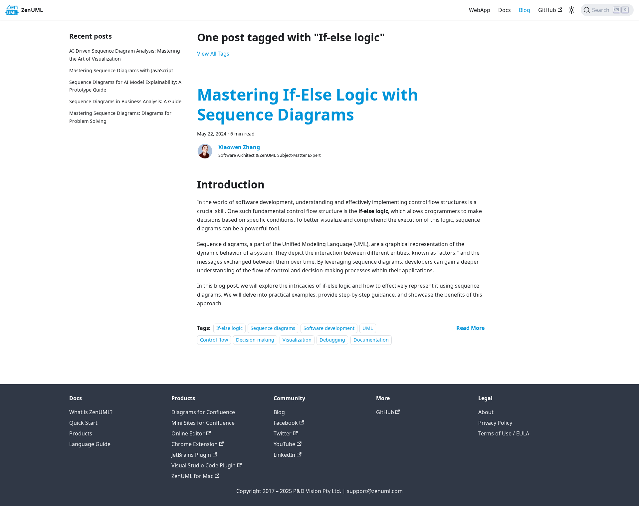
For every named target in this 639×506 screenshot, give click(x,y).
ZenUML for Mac (192, 476)
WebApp (479, 10)
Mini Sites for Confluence (203, 422)
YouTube (284, 444)
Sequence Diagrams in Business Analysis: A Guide (125, 101)
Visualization (297, 340)
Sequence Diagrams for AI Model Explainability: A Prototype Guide (125, 86)
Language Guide (89, 444)
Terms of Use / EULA (503, 433)
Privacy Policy (495, 422)
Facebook (286, 422)
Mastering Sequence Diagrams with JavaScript (121, 70)
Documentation (371, 340)
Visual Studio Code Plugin (203, 465)
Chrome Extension (194, 444)
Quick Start (83, 422)
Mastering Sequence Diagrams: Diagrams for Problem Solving (120, 117)
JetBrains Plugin (191, 454)
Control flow (214, 340)
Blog (524, 10)
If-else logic (229, 328)
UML (367, 328)
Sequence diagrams (273, 328)
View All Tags (213, 53)
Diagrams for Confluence (203, 412)
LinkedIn (284, 454)
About (486, 412)
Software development (329, 328)
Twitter (283, 433)
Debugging (332, 340)
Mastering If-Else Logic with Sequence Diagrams (307, 104)
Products (80, 433)
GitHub (547, 10)
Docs (504, 10)
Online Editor (188, 433)
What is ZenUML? (90, 412)
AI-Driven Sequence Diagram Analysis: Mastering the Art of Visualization (124, 55)
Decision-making (255, 340)
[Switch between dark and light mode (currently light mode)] (571, 10)
